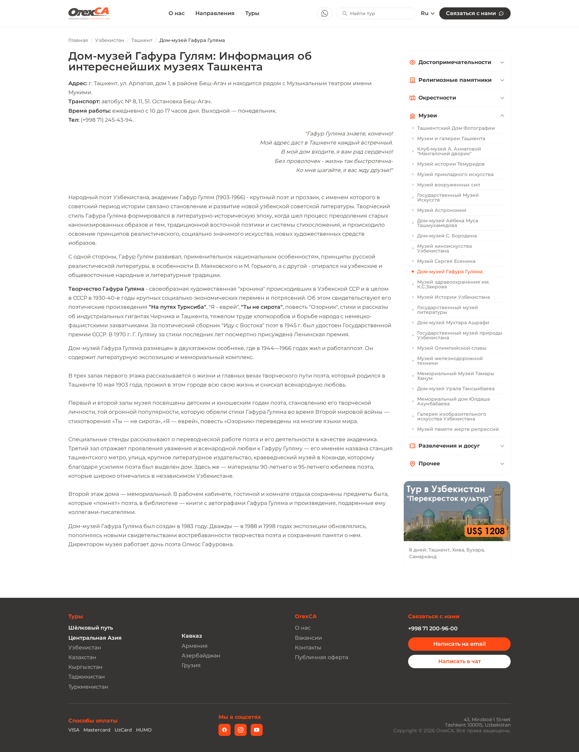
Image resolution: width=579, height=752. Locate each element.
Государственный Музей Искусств (448, 197)
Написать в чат (459, 661)
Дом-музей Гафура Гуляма (449, 272)
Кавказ (192, 636)
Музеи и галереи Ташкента (451, 138)
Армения (195, 646)
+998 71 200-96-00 (433, 628)
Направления (215, 13)
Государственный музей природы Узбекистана (459, 335)
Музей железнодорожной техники (450, 360)
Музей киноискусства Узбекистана (444, 248)
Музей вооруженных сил (448, 185)
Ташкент (141, 40)
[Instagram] (241, 730)
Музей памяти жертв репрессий (458, 429)
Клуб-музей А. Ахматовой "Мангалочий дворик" (449, 151)
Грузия (191, 665)
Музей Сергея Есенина (446, 261)
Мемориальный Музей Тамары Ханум (455, 375)
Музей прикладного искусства (455, 174)
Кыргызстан (85, 667)
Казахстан (82, 657)
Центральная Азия (95, 638)
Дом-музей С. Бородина (447, 236)
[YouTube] (257, 730)
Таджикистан (86, 677)
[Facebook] (224, 730)
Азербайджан (201, 655)
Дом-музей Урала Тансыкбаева (456, 389)
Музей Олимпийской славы (452, 348)
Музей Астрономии (441, 210)
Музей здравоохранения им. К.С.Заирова (453, 284)
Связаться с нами (471, 13)
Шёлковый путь (90, 628)
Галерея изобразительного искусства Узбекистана (451, 416)
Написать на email (459, 644)
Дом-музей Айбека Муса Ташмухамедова (447, 223)
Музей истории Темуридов (451, 164)
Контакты (308, 647)
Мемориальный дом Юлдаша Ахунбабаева (453, 401)
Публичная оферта (321, 657)
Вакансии (308, 638)
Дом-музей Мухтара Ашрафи (453, 323)
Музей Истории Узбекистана (453, 297)
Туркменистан (88, 687)
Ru (425, 13)
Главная (78, 40)
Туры (252, 13)
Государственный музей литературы (447, 309)
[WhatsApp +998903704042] (324, 13)
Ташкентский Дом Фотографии (456, 128)
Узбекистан (109, 40)
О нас (177, 13)
